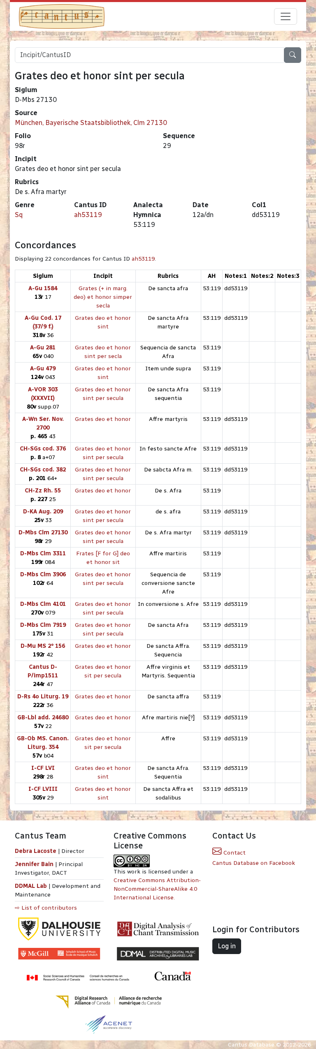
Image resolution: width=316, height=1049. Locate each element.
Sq (19, 215)
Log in (227, 946)
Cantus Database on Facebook (253, 863)
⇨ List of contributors (46, 907)
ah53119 (88, 215)
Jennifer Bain (35, 864)
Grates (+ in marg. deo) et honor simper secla (103, 297)
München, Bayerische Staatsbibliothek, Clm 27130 (91, 123)
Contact (234, 852)
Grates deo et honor (103, 419)
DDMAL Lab (31, 886)
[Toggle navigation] (285, 16)
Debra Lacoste (35, 851)
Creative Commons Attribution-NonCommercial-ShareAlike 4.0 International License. (157, 889)
